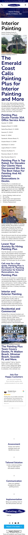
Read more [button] (6, 403)
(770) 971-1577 (16, 515)
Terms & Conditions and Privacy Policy (14, 534)
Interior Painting (11, 26)
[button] (25, 5)
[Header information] (2, 5)
